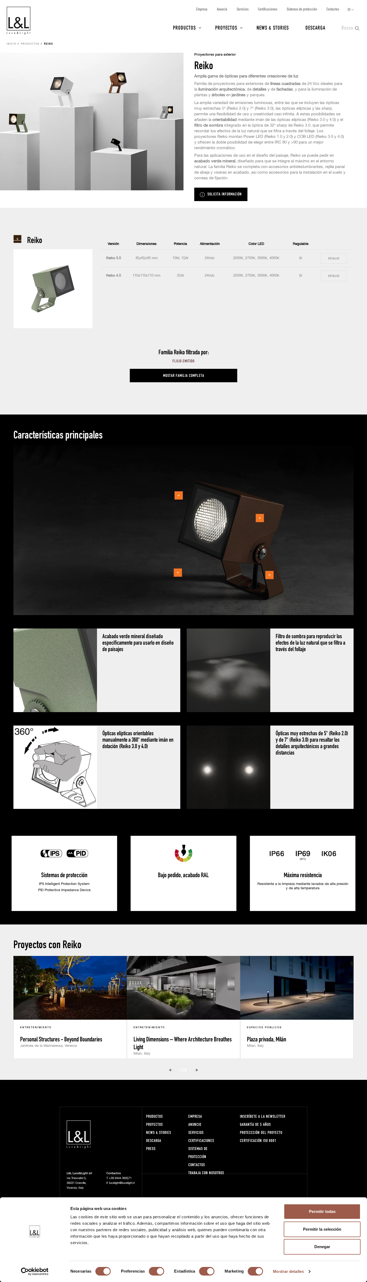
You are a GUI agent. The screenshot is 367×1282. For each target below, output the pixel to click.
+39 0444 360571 (120, 1178)
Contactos (332, 9)
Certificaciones (267, 9)
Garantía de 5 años (255, 1124)
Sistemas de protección (302, 9)
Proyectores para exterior (215, 54)
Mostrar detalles (288, 1271)
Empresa (201, 9)
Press (151, 1149)
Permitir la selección (322, 1229)
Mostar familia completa (183, 375)
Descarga (315, 27)
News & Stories (273, 27)
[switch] (156, 1271)
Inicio (11, 44)
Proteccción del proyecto (261, 1132)
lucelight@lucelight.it (122, 1182)
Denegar (322, 1246)
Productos (184, 27)
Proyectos (226, 27)
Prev (170, 1070)
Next (196, 1070)
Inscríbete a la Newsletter (262, 1116)
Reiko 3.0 (113, 258)
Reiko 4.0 (113, 275)
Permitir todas (322, 1211)
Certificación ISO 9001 (258, 1140)
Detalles (333, 258)
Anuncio (222, 9)
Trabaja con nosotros (206, 1173)
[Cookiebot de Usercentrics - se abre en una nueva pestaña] (34, 1271)
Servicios (243, 9)
